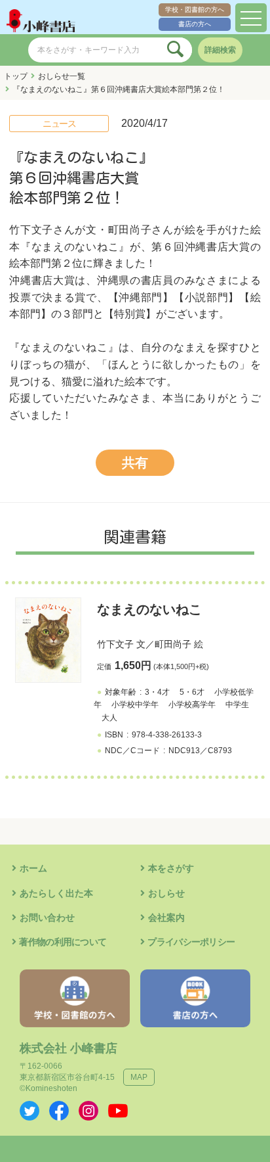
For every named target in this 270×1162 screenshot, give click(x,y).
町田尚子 (173, 644)
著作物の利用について (62, 942)
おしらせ (166, 893)
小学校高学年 (192, 704)
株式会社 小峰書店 (68, 1048)
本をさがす (171, 868)
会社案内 (166, 917)
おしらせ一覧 (61, 76)
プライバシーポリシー (191, 942)
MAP (138, 1077)
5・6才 (192, 692)
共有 (135, 462)
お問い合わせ (47, 917)
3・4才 (157, 692)
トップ (16, 76)
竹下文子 (115, 644)
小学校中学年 (135, 704)
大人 (109, 717)
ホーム (33, 868)
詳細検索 (220, 50)
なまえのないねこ (149, 609)
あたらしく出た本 (56, 893)
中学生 (237, 704)
